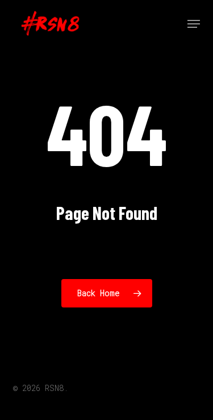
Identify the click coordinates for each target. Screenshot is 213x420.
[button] (193, 24)
